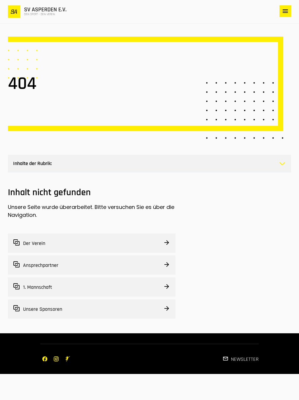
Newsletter (245, 359)
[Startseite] (37, 11)
